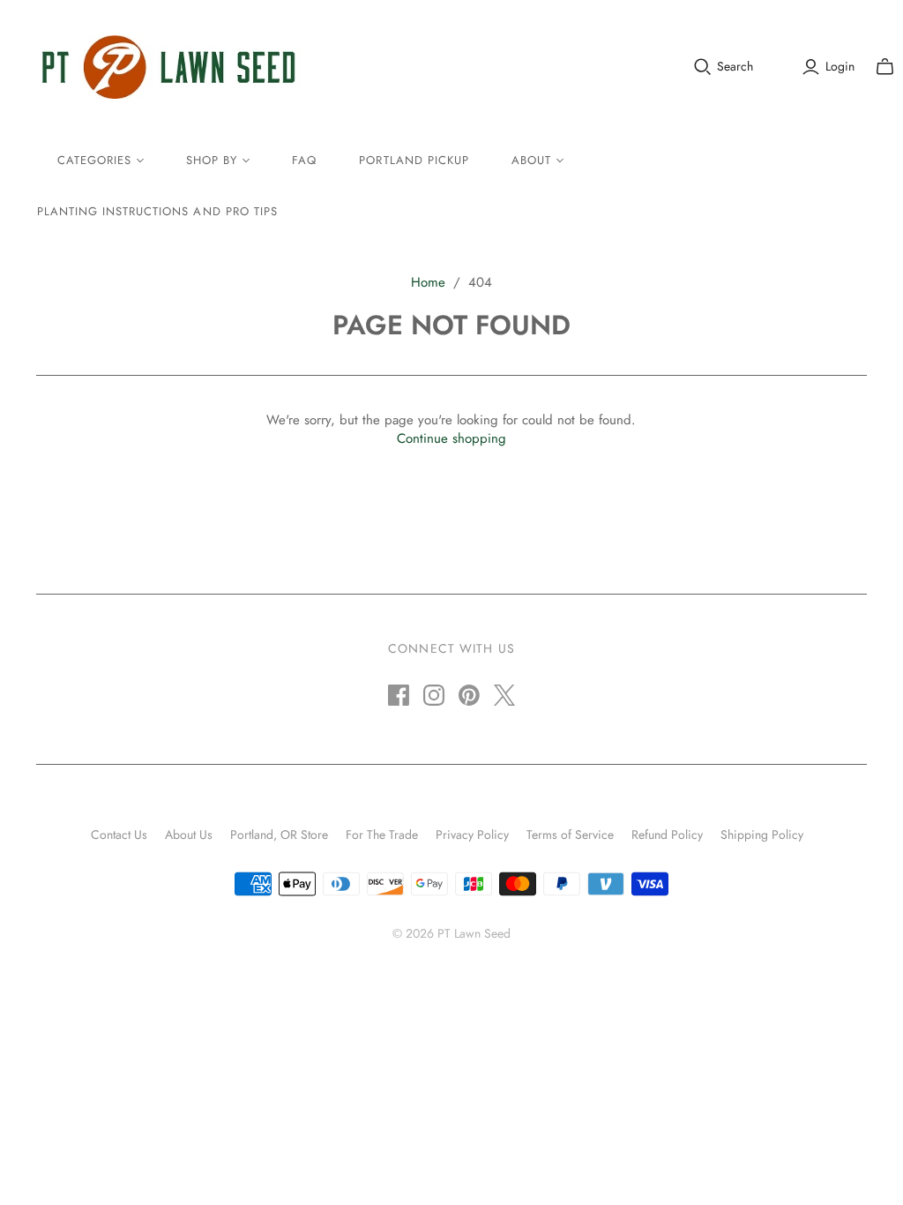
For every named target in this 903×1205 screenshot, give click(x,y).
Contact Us (119, 834)
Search (735, 66)
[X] (504, 695)
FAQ (304, 160)
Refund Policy (667, 834)
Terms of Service (570, 834)
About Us (189, 834)
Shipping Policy (761, 834)
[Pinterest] (469, 695)
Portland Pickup (414, 160)
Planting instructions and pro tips (157, 211)
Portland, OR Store (279, 834)
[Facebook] (398, 695)
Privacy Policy (472, 834)
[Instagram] (433, 695)
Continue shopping (451, 438)
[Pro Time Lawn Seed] (168, 67)
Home (428, 282)
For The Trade (382, 834)
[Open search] (703, 67)
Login (839, 66)
